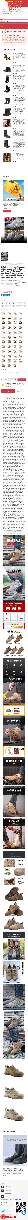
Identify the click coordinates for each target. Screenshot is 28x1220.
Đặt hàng (22, 379)
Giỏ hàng (9, 5)
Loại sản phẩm (5, 13)
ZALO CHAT (18, 1199)
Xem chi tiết (7, 211)
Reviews (19, 391)
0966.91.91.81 (8, 1190)
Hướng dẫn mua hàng (8, 1204)
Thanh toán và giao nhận (7, 1208)
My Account (7, 3)
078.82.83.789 (8, 1193)
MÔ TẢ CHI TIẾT (8, 391)
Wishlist (15, 3)
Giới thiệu (5, 1202)
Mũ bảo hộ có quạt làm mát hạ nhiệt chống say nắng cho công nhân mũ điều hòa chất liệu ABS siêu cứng (13, 204)
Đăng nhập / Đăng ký (18, 5)
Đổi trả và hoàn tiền (7, 1211)
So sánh (21, 3)
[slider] (4, 283)
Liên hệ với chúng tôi (7, 1214)
